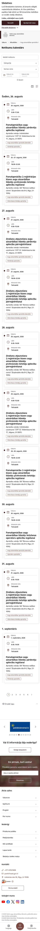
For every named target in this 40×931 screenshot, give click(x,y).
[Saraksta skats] (37, 86)
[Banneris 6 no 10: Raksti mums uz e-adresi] (20, 727)
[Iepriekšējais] (4, 727)
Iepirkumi (6, 804)
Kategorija (7, 63)
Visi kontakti (12, 888)
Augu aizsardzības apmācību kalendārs (19, 142)
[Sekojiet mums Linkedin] (22, 902)
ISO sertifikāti (8, 844)
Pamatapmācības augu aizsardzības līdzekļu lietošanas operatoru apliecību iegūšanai (21, 535)
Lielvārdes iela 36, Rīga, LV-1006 (16, 877)
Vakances (6, 798)
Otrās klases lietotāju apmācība (16, 201)
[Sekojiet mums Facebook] (8, 902)
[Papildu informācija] (12, 881)
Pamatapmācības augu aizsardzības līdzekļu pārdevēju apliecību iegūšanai (21, 127)
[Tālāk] (35, 727)
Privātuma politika (9, 831)
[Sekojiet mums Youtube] (3, 901)
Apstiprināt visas (29, 23)
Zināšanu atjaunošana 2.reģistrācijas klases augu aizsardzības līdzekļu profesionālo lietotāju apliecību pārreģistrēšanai (21, 296)
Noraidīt (10, 23)
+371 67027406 (10, 870)
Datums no (10, 74)
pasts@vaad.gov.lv (11, 874)
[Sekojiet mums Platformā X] (13, 902)
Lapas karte (7, 850)
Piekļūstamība (8, 838)
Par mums (6, 816)
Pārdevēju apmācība (13, 146)
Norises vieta (8, 69)
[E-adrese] (6, 881)
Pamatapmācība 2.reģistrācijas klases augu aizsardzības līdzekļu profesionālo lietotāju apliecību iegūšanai (21, 180)
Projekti (5, 810)
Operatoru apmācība (13, 554)
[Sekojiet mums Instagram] (17, 901)
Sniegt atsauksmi (20, 750)
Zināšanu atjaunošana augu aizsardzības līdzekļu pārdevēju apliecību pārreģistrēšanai (21, 242)
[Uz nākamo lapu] (31, 694)
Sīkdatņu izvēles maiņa (11, 856)
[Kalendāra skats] (32, 86)
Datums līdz (25, 74)
